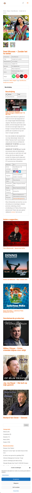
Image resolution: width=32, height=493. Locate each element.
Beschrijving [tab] (8, 87)
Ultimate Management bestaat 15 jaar (13, 458)
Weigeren (16, 483)
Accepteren (16, 479)
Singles (14, 80)
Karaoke (5, 437)
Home (4, 11)
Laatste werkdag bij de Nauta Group (12, 460)
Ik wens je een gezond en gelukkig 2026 (13, 455)
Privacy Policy (16, 490)
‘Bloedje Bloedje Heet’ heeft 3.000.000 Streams (15, 463)
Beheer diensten (5, 475)
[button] (30, 467)
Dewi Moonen (23, 80)
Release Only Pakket (8, 448)
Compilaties (6, 434)
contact (13, 212)
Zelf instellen (16, 487)
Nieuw (8, 11)
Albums (5, 431)
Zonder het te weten (8, 82)
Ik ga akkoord (16, 107)
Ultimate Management (18, 198)
